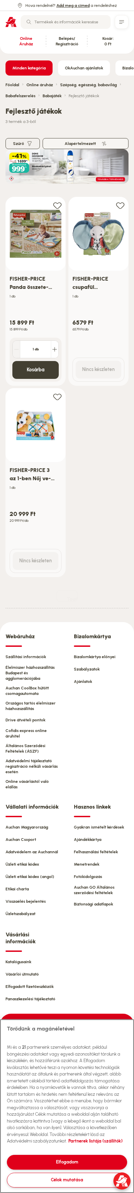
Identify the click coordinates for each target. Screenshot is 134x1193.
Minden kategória (29, 68)
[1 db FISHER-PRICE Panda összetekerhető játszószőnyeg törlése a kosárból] (16, 349)
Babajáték (52, 95)
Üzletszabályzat (20, 913)
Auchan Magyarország (26, 827)
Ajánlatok (83, 681)
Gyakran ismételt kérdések (99, 827)
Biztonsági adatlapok (93, 904)
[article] (35, 291)
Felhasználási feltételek (96, 851)
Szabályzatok (87, 669)
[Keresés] (28, 21)
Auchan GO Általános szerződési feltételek (94, 890)
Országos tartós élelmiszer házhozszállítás (30, 706)
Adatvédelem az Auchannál (31, 851)
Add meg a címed (73, 5)
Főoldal (12, 84)
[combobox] (66, 22)
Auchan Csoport (20, 839)
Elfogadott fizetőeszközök (29, 986)
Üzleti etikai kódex (22, 864)
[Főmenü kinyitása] (122, 22)
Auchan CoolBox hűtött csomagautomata (27, 691)
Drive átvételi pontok (25, 720)
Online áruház (39, 84)
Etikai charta (17, 889)
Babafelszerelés (20, 95)
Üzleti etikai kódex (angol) (29, 876)
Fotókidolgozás (88, 876)
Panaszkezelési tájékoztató (30, 999)
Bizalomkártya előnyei (94, 656)
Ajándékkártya (87, 839)
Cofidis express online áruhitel (26, 733)
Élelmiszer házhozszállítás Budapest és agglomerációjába (30, 673)
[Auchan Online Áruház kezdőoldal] (10, 21)
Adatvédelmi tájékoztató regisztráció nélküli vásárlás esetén (31, 766)
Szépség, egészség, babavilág (88, 84)
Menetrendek (86, 864)
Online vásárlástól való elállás (27, 784)
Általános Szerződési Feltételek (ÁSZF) (25, 748)
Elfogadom (67, 1161)
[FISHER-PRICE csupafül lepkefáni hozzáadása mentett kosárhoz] (120, 205)
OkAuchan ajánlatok (84, 68)
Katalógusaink (18, 961)
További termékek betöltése (72, 598)
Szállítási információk (25, 656)
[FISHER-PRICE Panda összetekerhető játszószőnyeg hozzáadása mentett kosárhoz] (57, 205)
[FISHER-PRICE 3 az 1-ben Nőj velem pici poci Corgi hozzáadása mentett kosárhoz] (57, 396)
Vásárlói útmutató (22, 974)
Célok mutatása (67, 1179)
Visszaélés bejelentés (25, 901)
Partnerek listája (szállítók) (95, 1141)
